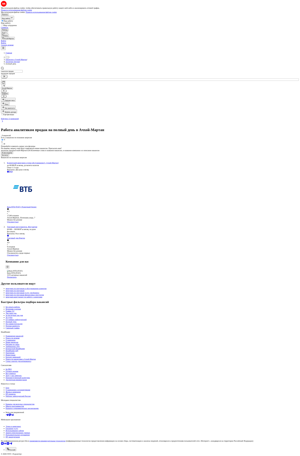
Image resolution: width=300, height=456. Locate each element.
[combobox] (12, 71)
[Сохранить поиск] (3, 83)
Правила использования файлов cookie (41, 12)
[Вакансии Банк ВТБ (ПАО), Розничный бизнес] (152, 189)
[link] (5, 35)
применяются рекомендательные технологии (47, 441)
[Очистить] (4, 76)
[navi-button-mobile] (3, 48)
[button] (3, 41)
